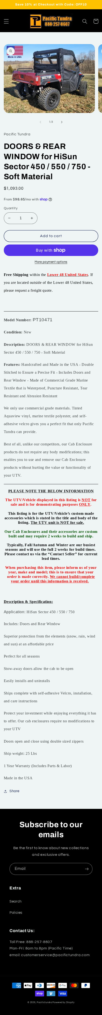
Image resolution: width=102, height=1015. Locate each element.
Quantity (11, 208)
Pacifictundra (44, 1002)
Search (15, 901)
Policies (15, 912)
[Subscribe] (86, 869)
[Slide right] (61, 122)
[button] (6, 21)
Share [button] (14, 791)
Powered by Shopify (63, 1002)
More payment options (51, 262)
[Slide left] (40, 122)
